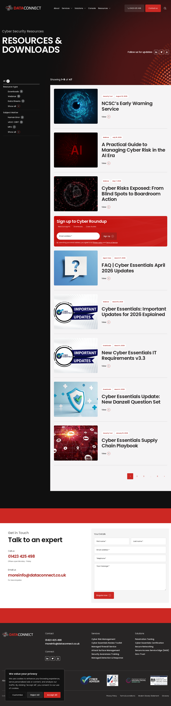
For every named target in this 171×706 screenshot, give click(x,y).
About (56, 8)
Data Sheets (16, 101)
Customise (17, 695)
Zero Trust (140, 654)
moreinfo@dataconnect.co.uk (62, 643)
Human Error (15, 117)
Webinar (14, 96)
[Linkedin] (156, 52)
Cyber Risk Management (103, 639)
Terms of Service (112, 243)
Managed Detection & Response (107, 657)
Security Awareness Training (105, 654)
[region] (34, 685)
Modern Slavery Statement (148, 696)
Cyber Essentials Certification (149, 643)
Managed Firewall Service (104, 646)
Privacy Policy (111, 696)
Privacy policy (98, 243)
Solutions (79, 8)
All (6, 81)
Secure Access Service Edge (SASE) (152, 650)
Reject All (34, 695)
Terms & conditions (127, 696)
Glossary (165, 696)
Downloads (15, 91)
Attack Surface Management (106, 650)
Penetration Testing (144, 639)
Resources (103, 8)
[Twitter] (161, 52)
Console (92, 8)
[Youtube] (167, 52)
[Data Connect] (23, 8)
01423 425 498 (53, 640)
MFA (11, 126)
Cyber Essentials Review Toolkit (107, 643)
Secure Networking (144, 646)
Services (66, 8)
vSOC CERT (15, 122)
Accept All (52, 695)
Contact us (153, 8)
